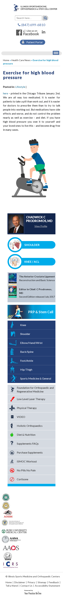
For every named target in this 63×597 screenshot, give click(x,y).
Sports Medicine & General (35, 378)
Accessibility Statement (47, 585)
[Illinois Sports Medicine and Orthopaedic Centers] (31, 7)
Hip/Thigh (26, 369)
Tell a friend (12, 585)
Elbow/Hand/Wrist (31, 342)
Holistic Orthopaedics (30, 425)
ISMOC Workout (27, 461)
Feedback (54, 582)
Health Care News (21, 60)
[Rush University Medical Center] (14, 530)
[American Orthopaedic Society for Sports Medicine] (8, 513)
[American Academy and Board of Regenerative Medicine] (6, 505)
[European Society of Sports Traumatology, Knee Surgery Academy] (7, 555)
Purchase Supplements (30, 452)
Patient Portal (34, 42)
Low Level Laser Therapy (31, 399)
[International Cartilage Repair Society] (10, 564)
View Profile (40, 226)
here (5, 93)
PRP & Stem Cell (40, 312)
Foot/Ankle (26, 360)
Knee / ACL (31, 261)
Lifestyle (20, 86)
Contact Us (26, 585)
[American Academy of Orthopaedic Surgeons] (10, 547)
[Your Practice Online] (32, 591)
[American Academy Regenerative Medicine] (6, 497)
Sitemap (42, 582)
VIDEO (21, 416)
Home (6, 60)
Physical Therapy (27, 407)
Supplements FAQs (28, 443)
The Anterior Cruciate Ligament (37, 278)
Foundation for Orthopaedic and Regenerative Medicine (35, 389)
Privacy (31, 582)
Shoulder (32, 245)
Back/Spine (26, 351)
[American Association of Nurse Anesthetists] (11, 539)
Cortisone (22, 479)
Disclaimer (19, 582)
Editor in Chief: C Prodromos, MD (37, 293)
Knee (23, 325)
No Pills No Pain (26, 470)
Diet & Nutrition (26, 434)
